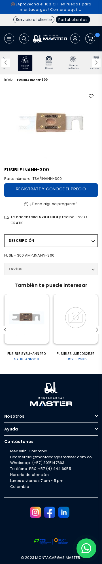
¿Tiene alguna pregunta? (53, 204)
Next (96, 63)
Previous (5, 63)
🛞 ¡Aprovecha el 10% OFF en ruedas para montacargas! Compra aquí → (51, 7)
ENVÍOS (15, 269)
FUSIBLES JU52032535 (76, 356)
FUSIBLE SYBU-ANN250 (26, 356)
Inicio (8, 80)
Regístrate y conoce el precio (51, 189)
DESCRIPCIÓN (21, 240)
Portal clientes (73, 19)
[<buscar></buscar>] (24, 38)
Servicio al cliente (34, 19)
